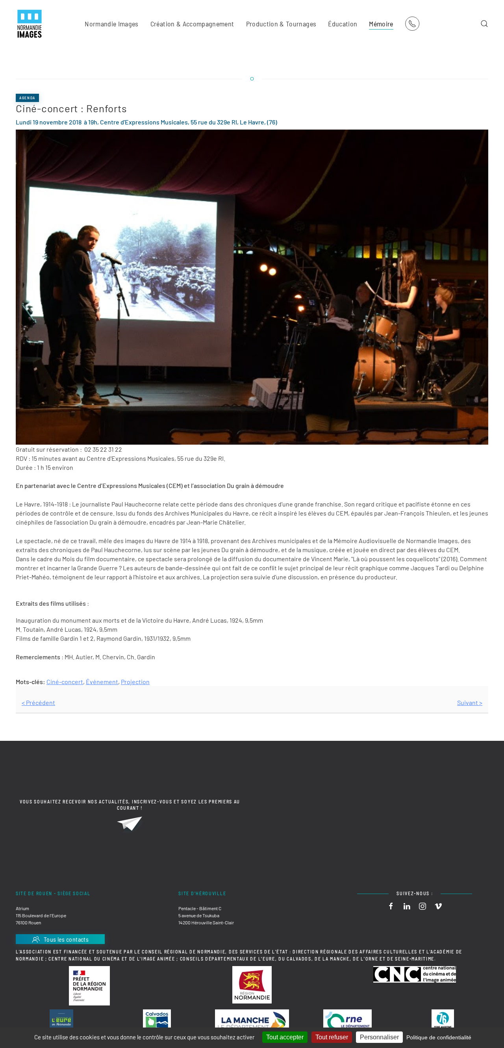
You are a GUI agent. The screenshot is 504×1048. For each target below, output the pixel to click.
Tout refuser (331, 1037)
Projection (135, 681)
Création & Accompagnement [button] (192, 23)
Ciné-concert (64, 681)
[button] (484, 23)
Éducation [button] (342, 23)
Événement (102, 681)
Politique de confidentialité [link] (438, 1037)
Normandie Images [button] (112, 23)
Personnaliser (379, 1037)
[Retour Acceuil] (29, 23)
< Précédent (38, 702)
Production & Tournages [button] (281, 23)
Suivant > (469, 702)
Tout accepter (285, 1037)
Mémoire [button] (381, 23)
